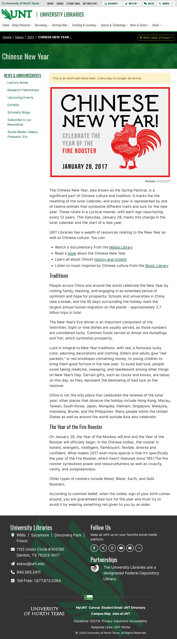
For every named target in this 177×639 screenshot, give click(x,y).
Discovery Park (68, 535)
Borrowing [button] (41, 25)
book (72, 253)
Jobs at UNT (121, 613)
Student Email (73, 3)
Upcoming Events (20, 97)
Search (167, 3)
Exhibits (13, 105)
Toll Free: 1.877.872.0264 (39, 580)
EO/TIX (95, 621)
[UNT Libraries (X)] (103, 548)
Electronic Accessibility (130, 621)
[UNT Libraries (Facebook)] (94, 548)
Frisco (22, 541)
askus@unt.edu (31, 563)
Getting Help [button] (60, 25)
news (19, 37)
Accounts (113, 3)
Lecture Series (17, 82)
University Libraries (62, 14)
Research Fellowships (23, 90)
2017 (30, 37)
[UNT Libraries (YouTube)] (121, 548)
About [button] (156, 25)
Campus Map (101, 613)
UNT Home (122, 627)
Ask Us (151, 3)
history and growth (110, 259)
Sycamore (40, 535)
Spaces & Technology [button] (113, 25)
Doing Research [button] (21, 25)
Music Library (157, 265)
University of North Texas (22, 3)
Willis (22, 535)
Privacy (107, 621)
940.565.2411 (29, 572)
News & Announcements (22, 75)
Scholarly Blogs (18, 112)
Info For (133, 3)
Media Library (121, 247)
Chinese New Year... (55, 37)
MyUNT (50, 3)
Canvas (60, 3)
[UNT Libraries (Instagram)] (112, 548)
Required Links (102, 627)
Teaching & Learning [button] (84, 25)
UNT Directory (90, 3)
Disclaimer (81, 621)
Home (6, 25)
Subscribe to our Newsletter (19, 122)
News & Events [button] (139, 25)
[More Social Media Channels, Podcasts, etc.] (139, 548)
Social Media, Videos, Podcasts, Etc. (22, 134)
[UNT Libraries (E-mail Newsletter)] (130, 548)
